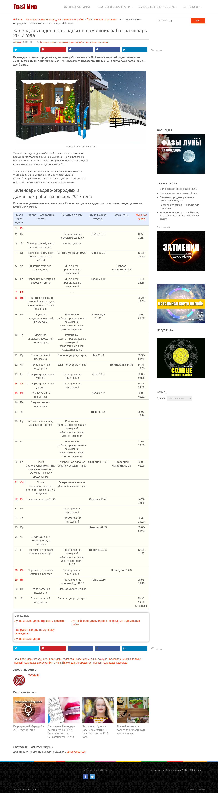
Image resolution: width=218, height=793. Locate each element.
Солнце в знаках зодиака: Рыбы (179, 188)
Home (19, 19)
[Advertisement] (120, 175)
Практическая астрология (101, 19)
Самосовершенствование (156, 7)
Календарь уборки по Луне (125, 659)
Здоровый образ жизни (114, 7)
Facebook (85, 776)
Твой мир (17, 789)
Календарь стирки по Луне (91, 659)
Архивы (161, 398)
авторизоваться (76, 751)
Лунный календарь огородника (72, 662)
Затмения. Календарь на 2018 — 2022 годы (177, 770)
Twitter (92, 776)
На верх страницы (196, 789)
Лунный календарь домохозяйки (33, 662)
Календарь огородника (33, 659)
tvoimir (18, 42)
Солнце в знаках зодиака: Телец (179, 193)
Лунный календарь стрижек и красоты (39, 620)
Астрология (191, 7)
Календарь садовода (61, 659)
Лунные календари (77, 7)
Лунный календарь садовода (110, 662)
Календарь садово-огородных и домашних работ (55, 19)
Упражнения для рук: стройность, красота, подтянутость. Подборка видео (179, 215)
